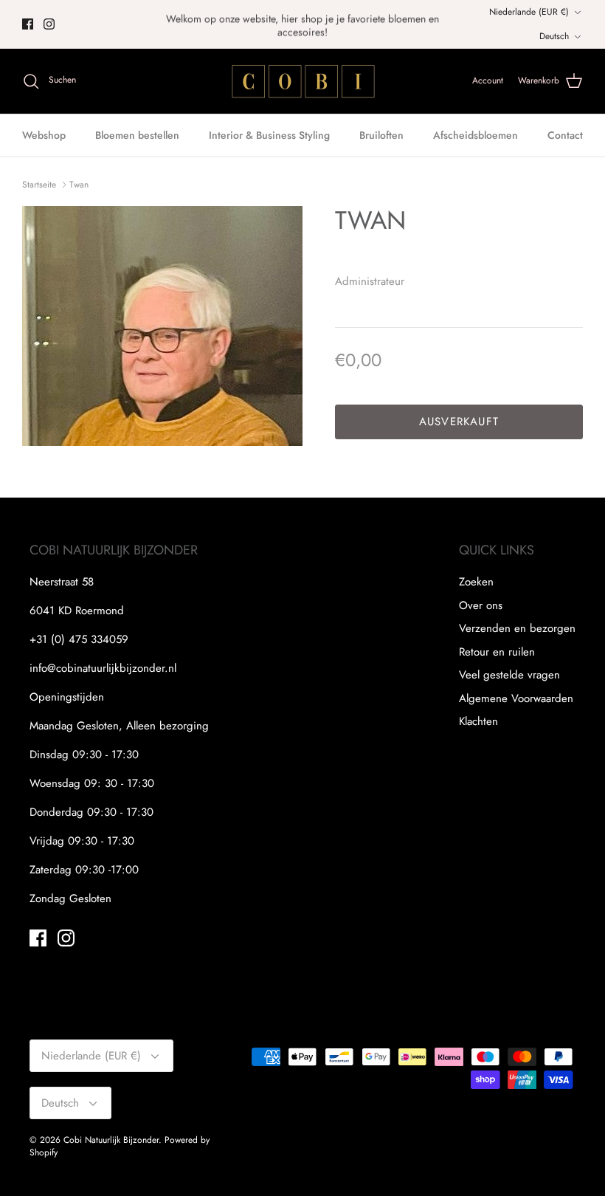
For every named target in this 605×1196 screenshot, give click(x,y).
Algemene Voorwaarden (516, 698)
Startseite (39, 184)
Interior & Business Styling (269, 135)
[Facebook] (27, 24)
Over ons (480, 605)
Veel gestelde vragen (509, 675)
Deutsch (554, 36)
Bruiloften (381, 135)
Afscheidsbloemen (475, 135)
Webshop (44, 135)
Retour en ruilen (497, 652)
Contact (565, 135)
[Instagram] (49, 24)
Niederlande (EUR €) (529, 11)
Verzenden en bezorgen (517, 628)
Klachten (478, 721)
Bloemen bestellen (137, 135)
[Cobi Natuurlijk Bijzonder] (302, 81)
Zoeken (476, 582)
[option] (162, 326)
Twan (79, 184)
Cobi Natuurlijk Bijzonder (111, 1140)
